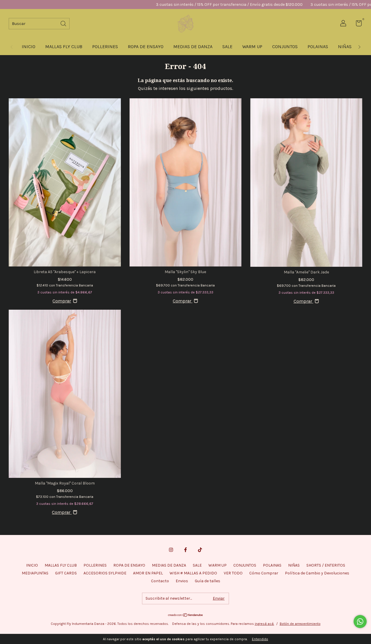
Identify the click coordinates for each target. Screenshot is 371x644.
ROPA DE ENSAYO (145, 46)
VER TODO (233, 573)
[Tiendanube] (186, 615)
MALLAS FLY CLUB (63, 46)
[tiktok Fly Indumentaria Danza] (200, 549)
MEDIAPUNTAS (35, 573)
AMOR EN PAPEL (148, 573)
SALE (227, 46)
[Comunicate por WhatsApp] (360, 621)
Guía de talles (207, 580)
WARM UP (252, 46)
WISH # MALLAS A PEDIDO (193, 573)
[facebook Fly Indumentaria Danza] (185, 549)
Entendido (260, 639)
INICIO (28, 46)
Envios (182, 580)
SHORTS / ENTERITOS (325, 565)
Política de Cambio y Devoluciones (317, 573)
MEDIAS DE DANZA (192, 46)
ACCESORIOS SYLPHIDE (104, 573)
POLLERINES (105, 46)
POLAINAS (318, 46)
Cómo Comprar (263, 573)
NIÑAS (345, 46)
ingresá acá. (264, 624)
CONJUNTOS (285, 46)
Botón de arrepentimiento (300, 624)
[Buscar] (64, 23)
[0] (356, 24)
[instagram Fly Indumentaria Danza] (171, 549)
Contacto (160, 580)
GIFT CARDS (66, 573)
